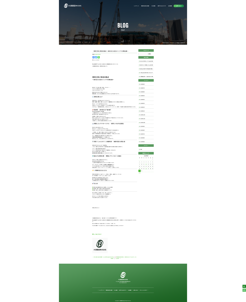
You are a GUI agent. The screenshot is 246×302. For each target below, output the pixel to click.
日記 (141, 149)
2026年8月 (142, 84)
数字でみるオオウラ (162, 5)
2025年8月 (142, 130)
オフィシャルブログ (143, 290)
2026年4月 (142, 99)
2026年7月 (142, 88)
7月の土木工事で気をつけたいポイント (147, 72)
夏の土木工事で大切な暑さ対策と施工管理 (147, 68)
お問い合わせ (178, 5)
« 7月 (139, 173)
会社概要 (170, 5)
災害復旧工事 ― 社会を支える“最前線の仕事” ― (147, 76)
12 (146, 164)
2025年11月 (142, 118)
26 (146, 168)
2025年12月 (142, 114)
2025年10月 (142, 122)
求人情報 (153, 5)
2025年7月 (142, 134)
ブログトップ (146, 50)
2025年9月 (142, 126)
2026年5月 (142, 95)
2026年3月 (142, 103)
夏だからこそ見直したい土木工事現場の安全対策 (147, 65)
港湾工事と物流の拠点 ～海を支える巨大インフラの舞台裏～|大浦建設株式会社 (173, 42)
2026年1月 (142, 111)
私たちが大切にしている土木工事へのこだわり (147, 61)
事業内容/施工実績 (145, 5)
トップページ (136, 5)
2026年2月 (142, 107)
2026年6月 (142, 91)
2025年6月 (142, 137)
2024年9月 (142, 141)
